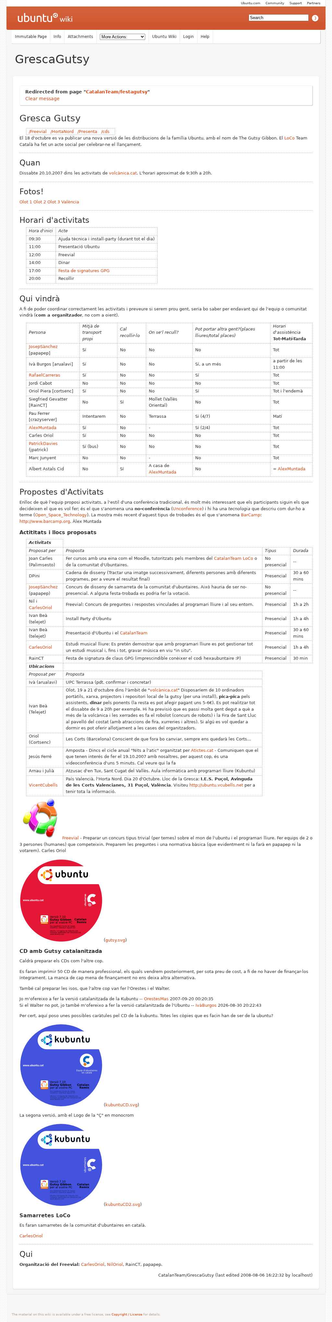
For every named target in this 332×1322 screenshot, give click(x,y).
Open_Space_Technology (61, 514)
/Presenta (87, 131)
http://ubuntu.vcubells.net (216, 785)
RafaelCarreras (44, 375)
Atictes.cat (202, 750)
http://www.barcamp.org (44, 521)
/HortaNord (62, 131)
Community (275, 3)
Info (57, 36)
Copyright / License (127, 1314)
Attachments (80, 36)
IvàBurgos (206, 1005)
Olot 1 (25, 201)
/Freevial (38, 131)
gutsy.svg (115, 940)
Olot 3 (53, 201)
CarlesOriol (40, 607)
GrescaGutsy (52, 59)
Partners (313, 3)
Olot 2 (39, 201)
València (70, 201)
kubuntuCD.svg (121, 1104)
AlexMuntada (42, 427)
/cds (105, 131)
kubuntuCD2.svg (122, 1204)
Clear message (42, 98)
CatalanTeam (228, 558)
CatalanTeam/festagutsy (117, 91)
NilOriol (115, 1264)
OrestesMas (156, 998)
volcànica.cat (123, 173)
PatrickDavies (43, 443)
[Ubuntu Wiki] (45, 18)
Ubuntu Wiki (164, 36)
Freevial (70, 837)
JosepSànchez (43, 346)
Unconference (187, 508)
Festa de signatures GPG (84, 270)
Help (205, 36)
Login (188, 36)
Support (296, 3)
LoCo (289, 138)
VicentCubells (43, 785)
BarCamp (250, 514)
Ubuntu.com (250, 3)
